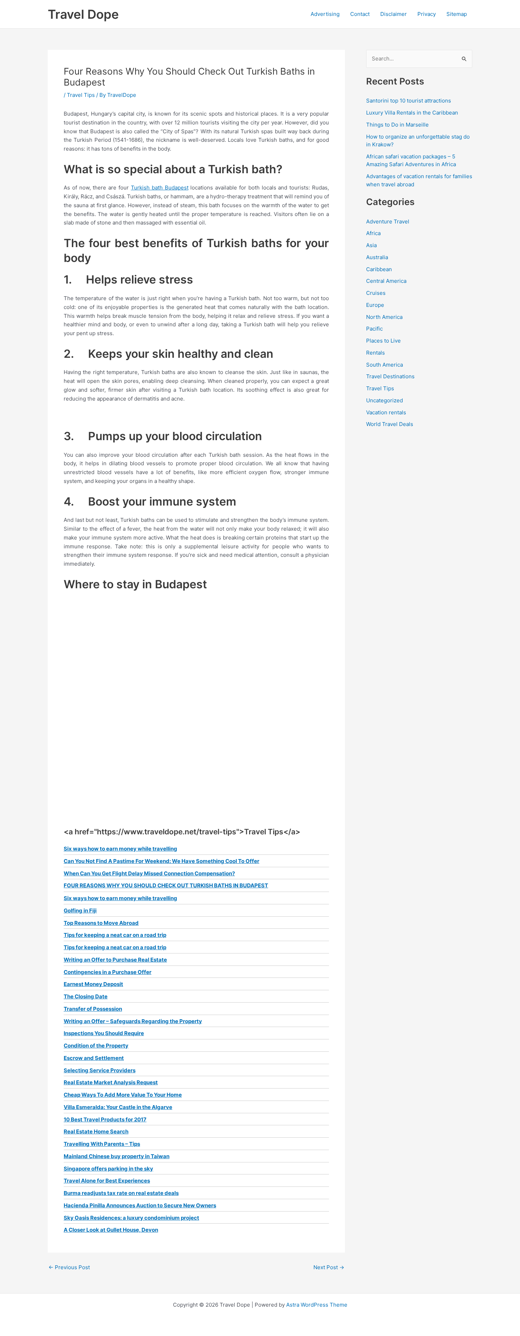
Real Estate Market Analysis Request (111, 1082)
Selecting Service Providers (99, 1070)
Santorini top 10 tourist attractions (408, 100)
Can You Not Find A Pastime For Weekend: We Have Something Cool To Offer (161, 861)
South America (384, 364)
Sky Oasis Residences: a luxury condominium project (131, 1217)
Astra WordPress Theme (316, 1304)
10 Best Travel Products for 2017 (105, 1119)
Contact (360, 14)
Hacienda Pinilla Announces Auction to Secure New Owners (140, 1205)
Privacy (426, 14)
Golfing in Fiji (80, 910)
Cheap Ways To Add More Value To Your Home (123, 1094)
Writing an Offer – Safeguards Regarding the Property (133, 1021)
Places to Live (383, 340)
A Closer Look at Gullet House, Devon (111, 1229)
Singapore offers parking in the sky (108, 1168)
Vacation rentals (386, 412)
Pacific (374, 328)
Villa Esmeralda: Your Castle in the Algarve (118, 1107)
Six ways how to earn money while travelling (120, 848)
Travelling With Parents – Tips (102, 1143)
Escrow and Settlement (94, 1058)
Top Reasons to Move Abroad (101, 923)
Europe (375, 305)
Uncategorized (384, 400)
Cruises (376, 293)
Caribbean (379, 269)
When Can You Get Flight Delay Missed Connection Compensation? (149, 873)
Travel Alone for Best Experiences (107, 1180)
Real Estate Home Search (96, 1131)
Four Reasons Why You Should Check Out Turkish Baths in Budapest (166, 885)
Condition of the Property (96, 1045)
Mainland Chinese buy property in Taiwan (116, 1156)
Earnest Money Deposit (93, 984)
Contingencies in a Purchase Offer (107, 972)
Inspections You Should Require (104, 1033)
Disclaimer (393, 14)
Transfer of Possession (93, 1008)
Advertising (325, 14)
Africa (373, 233)
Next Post (328, 1267)
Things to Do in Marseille (397, 124)
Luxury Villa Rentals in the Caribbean (412, 112)
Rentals (375, 352)
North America (384, 317)
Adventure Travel (387, 221)
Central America (386, 281)
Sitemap (456, 14)
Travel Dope (83, 14)
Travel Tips (81, 95)
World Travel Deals (389, 424)
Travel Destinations (390, 376)
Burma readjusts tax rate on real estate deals (121, 1193)
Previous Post (69, 1267)
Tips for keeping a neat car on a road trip (115, 935)
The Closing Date (86, 996)
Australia (377, 257)
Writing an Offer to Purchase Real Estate (115, 959)
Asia (371, 245)
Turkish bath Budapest (160, 187)
